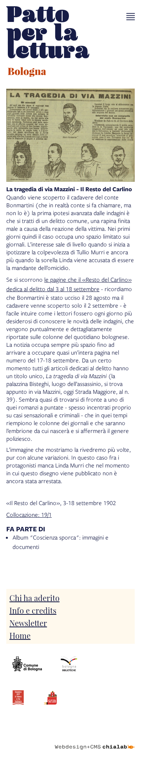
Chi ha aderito (34, 597)
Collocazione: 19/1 (29, 514)
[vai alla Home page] (47, 42)
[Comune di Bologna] (27, 663)
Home (20, 635)
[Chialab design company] (95, 741)
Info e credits (32, 610)
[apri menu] (130, 16)
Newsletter (28, 622)
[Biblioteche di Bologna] (68, 663)
